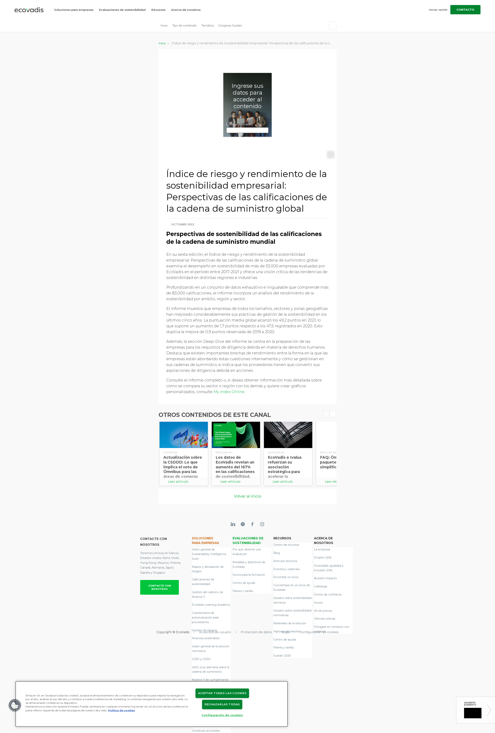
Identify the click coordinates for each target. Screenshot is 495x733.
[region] (151, 704)
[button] (15, 705)
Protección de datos (256, 632)
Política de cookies (121, 710)
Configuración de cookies (319, 632)
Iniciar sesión (438, 9)
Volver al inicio (247, 496)
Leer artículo (178, 481)
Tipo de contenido (184, 25)
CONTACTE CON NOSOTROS (159, 587)
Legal (286, 632)
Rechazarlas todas (222, 704)
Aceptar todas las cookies (222, 693)
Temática (207, 25)
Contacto (465, 9)
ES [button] (247, 25)
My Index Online (228, 391)
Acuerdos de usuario (215, 632)
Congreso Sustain (230, 25)
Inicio (164, 25)
